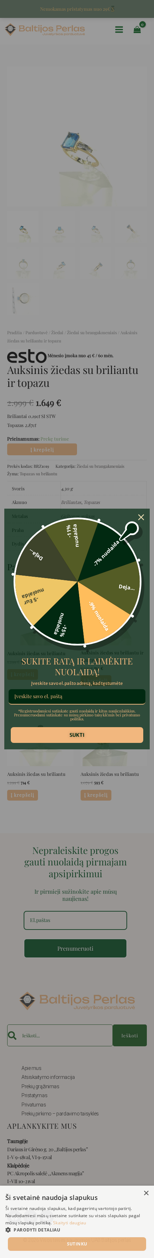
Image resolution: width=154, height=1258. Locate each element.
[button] (77, 1230)
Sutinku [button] (77, 1244)
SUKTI (77, 735)
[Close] (141, 517)
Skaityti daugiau (69, 1223)
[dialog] (77, 1222)
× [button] (146, 1193)
